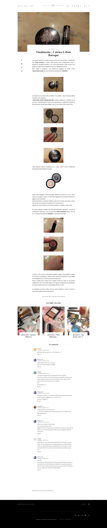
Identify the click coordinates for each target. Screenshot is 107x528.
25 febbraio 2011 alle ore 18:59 (43, 422)
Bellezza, (46, 296)
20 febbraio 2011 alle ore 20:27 (43, 393)
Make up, (56, 296)
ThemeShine (68, 519)
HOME (67, 6)
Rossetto (63, 296)
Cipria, (53, 296)
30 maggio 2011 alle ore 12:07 (42, 458)
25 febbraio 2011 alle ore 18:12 (43, 407)
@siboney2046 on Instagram (26, 504)
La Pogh (39, 348)
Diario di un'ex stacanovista (49, 519)
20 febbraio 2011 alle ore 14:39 (43, 360)
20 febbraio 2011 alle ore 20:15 (43, 373)
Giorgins (39, 372)
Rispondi (39, 354)
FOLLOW (83, 504)
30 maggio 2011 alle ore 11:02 (42, 440)
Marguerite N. (40, 406)
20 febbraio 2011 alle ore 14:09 (43, 350)
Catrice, (50, 296)
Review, (59, 296)
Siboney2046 (40, 359)
